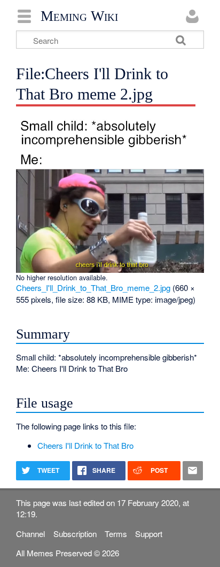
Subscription (75, 533)
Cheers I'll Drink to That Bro (85, 445)
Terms (116, 533)
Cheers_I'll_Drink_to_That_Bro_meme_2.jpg (93, 287)
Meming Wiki (79, 16)
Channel (30, 533)
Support (148, 533)
